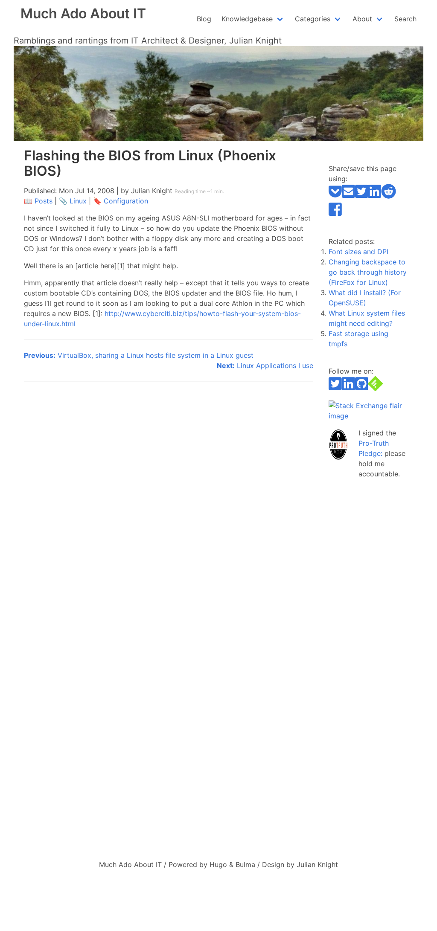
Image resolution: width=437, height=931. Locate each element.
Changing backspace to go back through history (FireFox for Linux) (368, 272)
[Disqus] (168, 498)
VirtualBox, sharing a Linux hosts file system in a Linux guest (138, 355)
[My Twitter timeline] (335, 388)
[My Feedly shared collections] (375, 388)
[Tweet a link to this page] (361, 196)
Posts (43, 201)
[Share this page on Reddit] (388, 196)
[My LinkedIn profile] (348, 388)
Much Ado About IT (83, 13)
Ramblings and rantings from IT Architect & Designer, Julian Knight (148, 40)
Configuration (126, 201)
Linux (78, 201)
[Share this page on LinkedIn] (374, 196)
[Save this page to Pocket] (335, 196)
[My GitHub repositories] (361, 388)
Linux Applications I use (265, 365)
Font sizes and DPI (358, 251)
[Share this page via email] (348, 196)
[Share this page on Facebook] (335, 214)
